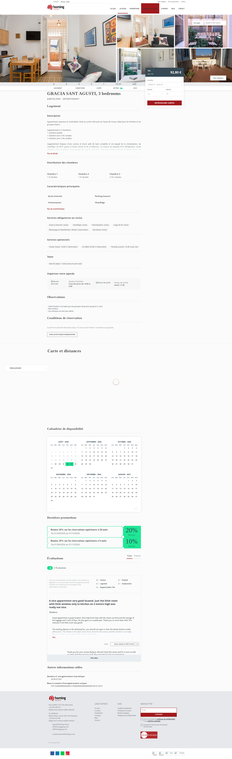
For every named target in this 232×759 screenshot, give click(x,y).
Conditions (80, 88)
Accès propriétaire (173, 1)
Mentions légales (123, 713)
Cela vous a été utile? (126, 644)
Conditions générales (125, 708)
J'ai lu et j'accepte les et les (159, 720)
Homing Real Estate (150, 9)
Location (123, 9)
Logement (58, 88)
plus (53, 637)
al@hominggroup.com (59, 729)
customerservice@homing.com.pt (63, 734)
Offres (117, 88)
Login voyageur (161, 1)
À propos (164, 9)
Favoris (183, 1)
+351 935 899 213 (55, 707)
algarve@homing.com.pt (60, 724)
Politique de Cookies (124, 711)
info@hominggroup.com (60, 727)
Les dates (150, 80)
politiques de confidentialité (166, 719)
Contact (181, 9)
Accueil (113, 9)
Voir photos (218, 78)
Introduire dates (164, 103)
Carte (99, 88)
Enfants (168, 89)
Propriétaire (134, 9)
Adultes (149, 89)
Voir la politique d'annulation (62, 334)
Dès (149, 71)
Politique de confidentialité (127, 716)
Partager (197, 23)
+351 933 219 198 (54, 718)
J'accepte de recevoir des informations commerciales (155, 726)
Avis (135, 88)
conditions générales (153, 721)
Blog (173, 9)
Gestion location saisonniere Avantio (108, 753)
